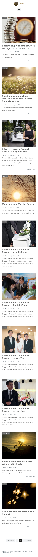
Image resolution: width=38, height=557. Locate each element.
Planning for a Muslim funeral (18, 204)
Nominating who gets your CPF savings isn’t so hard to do (18, 47)
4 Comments (31, 527)
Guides (5, 68)
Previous (10, 541)
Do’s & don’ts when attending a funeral (18, 513)
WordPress (23, 551)
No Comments (30, 61)
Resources (6, 433)
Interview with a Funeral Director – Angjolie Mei (15, 150)
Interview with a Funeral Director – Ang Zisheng (15, 251)
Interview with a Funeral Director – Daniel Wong (15, 304)
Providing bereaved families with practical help (17, 462)
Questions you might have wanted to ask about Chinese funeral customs (17, 99)
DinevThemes (6, 552)
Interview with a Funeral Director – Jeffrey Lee (15, 409)
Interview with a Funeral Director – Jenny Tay (15, 356)
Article (5, 18)
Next (29, 541)
